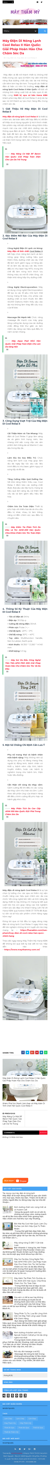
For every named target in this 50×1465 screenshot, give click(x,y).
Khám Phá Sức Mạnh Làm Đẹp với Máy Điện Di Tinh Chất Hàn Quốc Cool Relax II (24, 1104)
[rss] (15, 1449)
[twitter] (41, 2)
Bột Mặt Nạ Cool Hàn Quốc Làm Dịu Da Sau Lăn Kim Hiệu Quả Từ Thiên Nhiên (30, 1226)
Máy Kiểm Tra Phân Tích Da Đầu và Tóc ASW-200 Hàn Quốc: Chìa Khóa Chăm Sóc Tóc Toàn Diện (30, 1280)
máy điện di (11, 58)
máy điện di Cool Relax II (27, 58)
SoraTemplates (16, 1453)
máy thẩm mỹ (25, 1423)
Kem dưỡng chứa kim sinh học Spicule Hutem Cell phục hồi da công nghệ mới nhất (30, 1335)
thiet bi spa (9, 1428)
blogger (43, 1132)
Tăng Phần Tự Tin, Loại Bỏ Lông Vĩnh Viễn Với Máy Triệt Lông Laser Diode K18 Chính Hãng (30, 1316)
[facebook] (37, 2)
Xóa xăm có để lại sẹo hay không (28, 1297)
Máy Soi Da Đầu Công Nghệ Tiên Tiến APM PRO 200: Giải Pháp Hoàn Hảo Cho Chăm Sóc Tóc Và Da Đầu (30, 1261)
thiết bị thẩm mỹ (11, 1432)
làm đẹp (32, 1418)
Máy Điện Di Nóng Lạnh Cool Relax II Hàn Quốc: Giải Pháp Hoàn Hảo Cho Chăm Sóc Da (24, 1079)
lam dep (8, 1418)
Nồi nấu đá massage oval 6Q (27, 1351)
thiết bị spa (38, 1428)
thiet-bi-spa (23, 1428)
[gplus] (29, 1449)
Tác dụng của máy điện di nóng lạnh (19, 1193)
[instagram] (34, 1449)
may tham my (10, 1423)
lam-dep (20, 1418)
